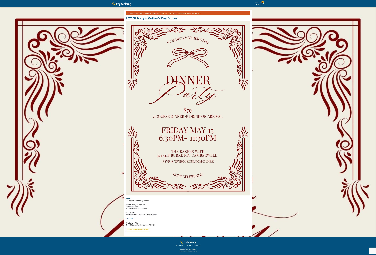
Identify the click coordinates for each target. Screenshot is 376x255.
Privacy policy (182, 251)
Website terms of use (192, 251)
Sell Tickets (179, 245)
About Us (197, 245)
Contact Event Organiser (138, 230)
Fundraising (188, 245)
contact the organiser (174, 13)
